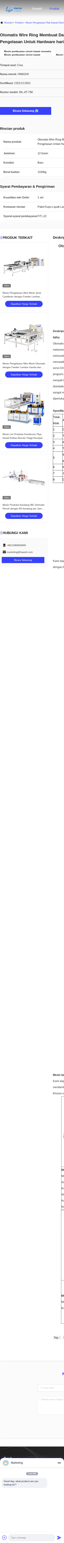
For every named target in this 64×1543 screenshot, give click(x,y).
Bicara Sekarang (23, 110)
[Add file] (4, 1537)
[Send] (59, 1537)
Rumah (37, 8)
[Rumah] (13, 8)
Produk (54, 8)
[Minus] (59, 1463)
